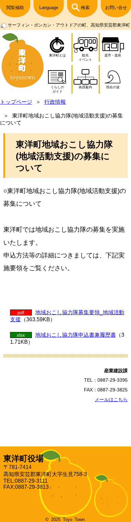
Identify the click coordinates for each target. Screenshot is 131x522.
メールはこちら (111, 399)
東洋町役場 (23, 458)
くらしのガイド (57, 89)
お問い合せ (116, 7)
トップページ (16, 102)
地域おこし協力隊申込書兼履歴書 (75, 335)
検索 (85, 7)
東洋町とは (57, 55)
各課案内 (85, 87)
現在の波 (113, 87)
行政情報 (55, 102)
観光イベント (85, 57)
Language (48, 7)
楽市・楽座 (112, 55)
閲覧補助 (15, 7)
